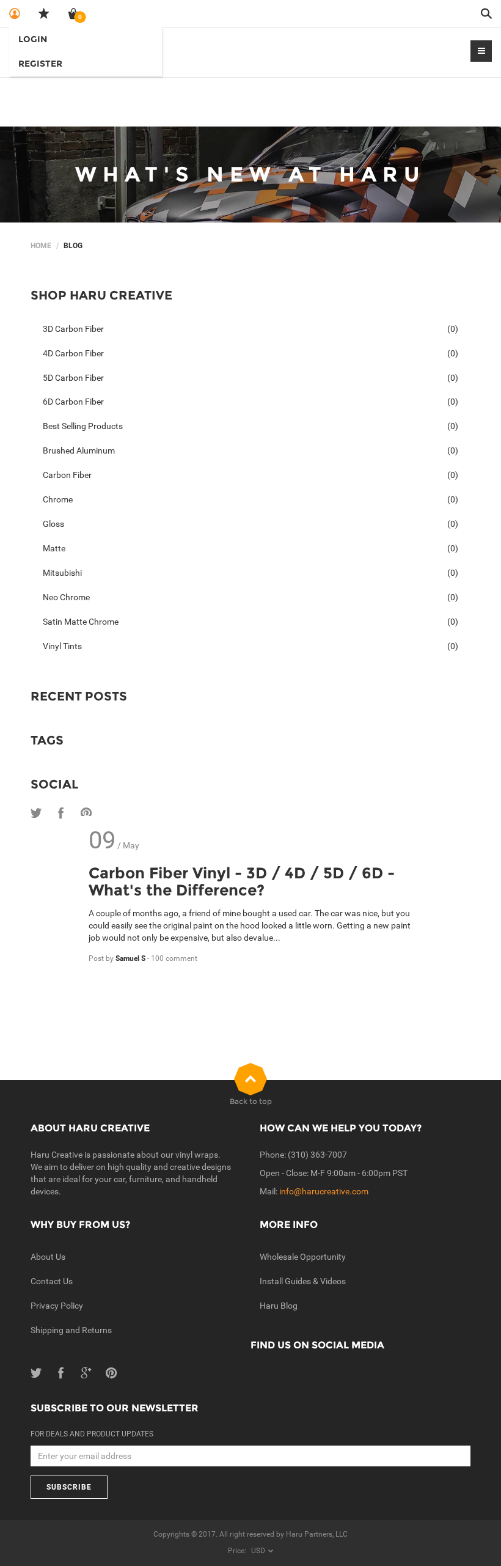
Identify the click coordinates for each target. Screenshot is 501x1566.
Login (32, 39)
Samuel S (131, 958)
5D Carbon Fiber (250, 378)
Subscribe (69, 1487)
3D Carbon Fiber (250, 329)
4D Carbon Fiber (250, 353)
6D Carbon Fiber (250, 401)
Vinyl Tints (250, 646)
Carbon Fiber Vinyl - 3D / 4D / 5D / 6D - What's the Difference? (242, 881)
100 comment (174, 958)
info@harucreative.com (323, 1191)
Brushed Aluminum (250, 450)
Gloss (250, 524)
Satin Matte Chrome (250, 622)
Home (41, 245)
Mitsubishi (250, 573)
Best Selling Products (250, 426)
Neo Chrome (250, 597)
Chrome (250, 499)
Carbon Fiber (250, 475)
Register (40, 63)
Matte (250, 548)
